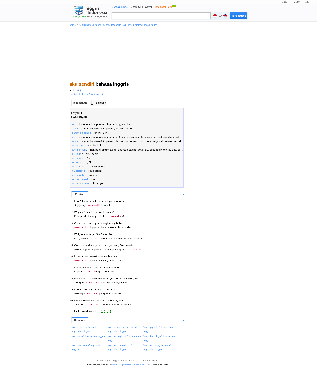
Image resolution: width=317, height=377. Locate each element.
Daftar (297, 2)
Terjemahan (79, 102)
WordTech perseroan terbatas (125, 365)
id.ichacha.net (146, 365)
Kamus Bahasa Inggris (108, 360)
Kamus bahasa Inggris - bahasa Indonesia (100, 25)
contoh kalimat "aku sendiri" (88, 94)
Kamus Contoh (150, 360)
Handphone (100, 103)
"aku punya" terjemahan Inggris (88, 336)
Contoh (148, 7)
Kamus (73, 25)
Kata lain (79, 320)
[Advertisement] (158, 53)
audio (72, 90)
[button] (219, 16)
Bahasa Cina (136, 7)
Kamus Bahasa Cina (131, 360)
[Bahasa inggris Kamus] (89, 12)
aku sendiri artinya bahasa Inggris (140, 25)
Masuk (285, 2)
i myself (76, 113)
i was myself (79, 117)
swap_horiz (220, 16)
